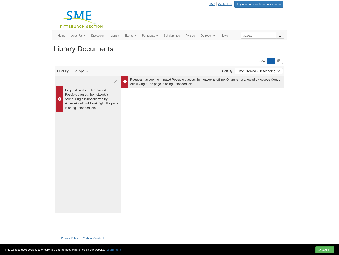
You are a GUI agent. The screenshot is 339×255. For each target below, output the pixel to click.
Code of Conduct (93, 238)
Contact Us (225, 4)
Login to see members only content (259, 4)
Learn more (114, 249)
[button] (78, 35)
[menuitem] (213, 3)
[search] (280, 35)
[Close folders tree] (115, 82)
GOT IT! (326, 250)
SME (212, 4)
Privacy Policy (69, 238)
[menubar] (221, 3)
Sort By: (227, 71)
